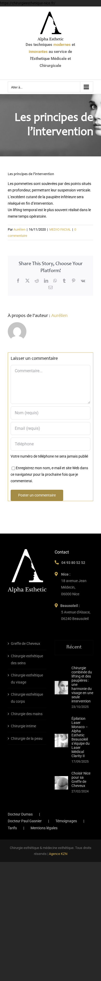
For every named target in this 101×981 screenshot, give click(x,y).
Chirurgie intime (23, 726)
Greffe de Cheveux (25, 643)
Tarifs (12, 828)
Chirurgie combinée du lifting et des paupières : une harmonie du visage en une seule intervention (82, 684)
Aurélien (19, 229)
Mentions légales (44, 828)
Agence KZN (58, 854)
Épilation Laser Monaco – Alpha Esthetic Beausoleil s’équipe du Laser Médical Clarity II (80, 737)
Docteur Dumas (20, 814)
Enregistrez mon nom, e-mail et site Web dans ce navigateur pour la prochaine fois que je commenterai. (49, 474)
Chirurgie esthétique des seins (27, 659)
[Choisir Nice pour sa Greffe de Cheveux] (61, 783)
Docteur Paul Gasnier (25, 821)
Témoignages (66, 821)
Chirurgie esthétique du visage (27, 678)
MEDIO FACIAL (60, 229)
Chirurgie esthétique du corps (27, 697)
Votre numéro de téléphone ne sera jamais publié (49, 456)
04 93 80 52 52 (73, 563)
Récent (74, 647)
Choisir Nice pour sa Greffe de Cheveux (80, 779)
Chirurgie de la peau (26, 738)
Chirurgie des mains (26, 714)
